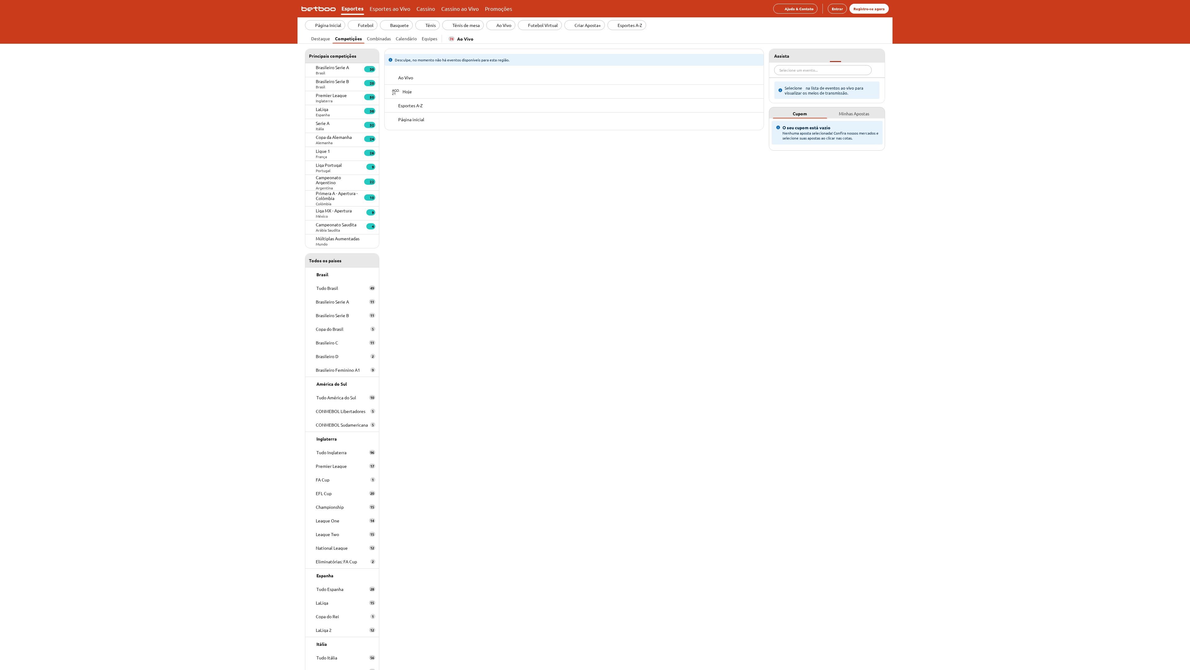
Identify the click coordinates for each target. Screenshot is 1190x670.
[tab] (321, 37)
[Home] (319, 8)
